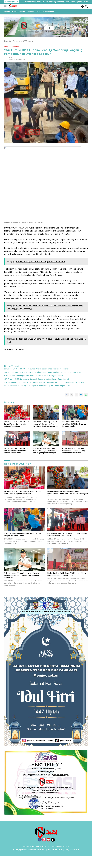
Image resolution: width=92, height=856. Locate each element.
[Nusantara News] (12, 6)
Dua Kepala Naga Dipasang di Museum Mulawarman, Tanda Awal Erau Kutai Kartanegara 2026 (42, 372)
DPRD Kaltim (9, 46)
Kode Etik (45, 846)
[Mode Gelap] (82, 6)
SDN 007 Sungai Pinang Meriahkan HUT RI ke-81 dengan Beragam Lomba (33, 376)
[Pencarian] (86, 6)
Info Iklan (35, 846)
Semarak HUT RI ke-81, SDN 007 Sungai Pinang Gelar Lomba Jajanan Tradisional (36, 369)
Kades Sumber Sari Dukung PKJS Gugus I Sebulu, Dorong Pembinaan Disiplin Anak (37, 386)
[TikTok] (53, 840)
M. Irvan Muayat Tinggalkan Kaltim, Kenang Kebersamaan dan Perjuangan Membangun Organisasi (44, 382)
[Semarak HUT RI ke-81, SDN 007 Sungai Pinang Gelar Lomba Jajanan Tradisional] (17, 412)
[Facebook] (40, 840)
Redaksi (11, 58)
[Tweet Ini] (71, 394)
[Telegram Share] (81, 394)
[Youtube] (48, 840)
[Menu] (5, 6)
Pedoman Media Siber (61, 846)
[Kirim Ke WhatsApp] (86, 394)
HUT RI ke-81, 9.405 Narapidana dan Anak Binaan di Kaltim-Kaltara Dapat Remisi (36, 379)
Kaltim (16, 46)
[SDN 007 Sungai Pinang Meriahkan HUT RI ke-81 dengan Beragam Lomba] (75, 412)
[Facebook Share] (67, 394)
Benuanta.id (74, 850)
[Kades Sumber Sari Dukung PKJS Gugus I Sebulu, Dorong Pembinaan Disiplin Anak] (75, 438)
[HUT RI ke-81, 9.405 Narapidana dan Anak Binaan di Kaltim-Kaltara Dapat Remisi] (17, 438)
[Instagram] (44, 840)
